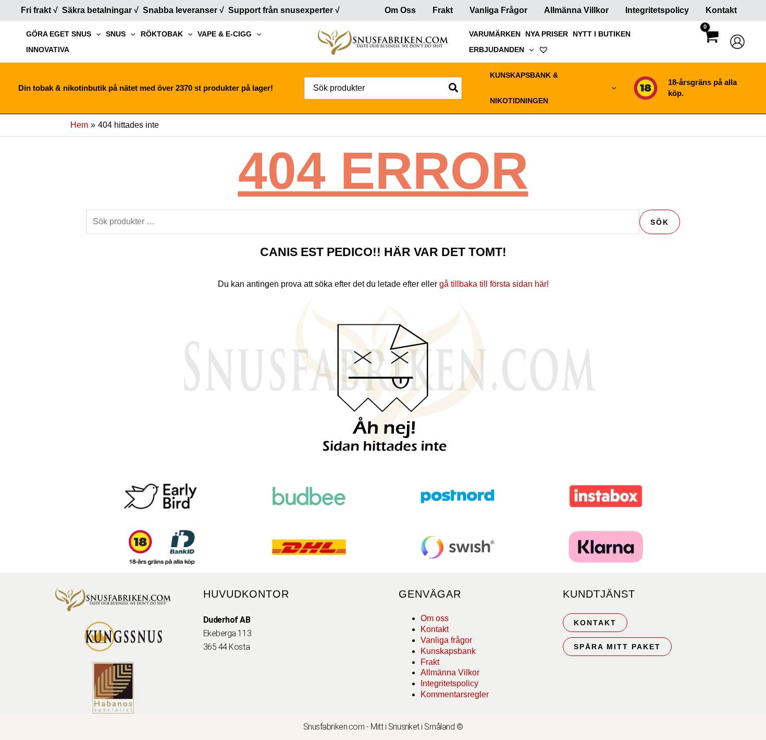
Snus (116, 34)
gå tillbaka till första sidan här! (494, 284)
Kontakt (721, 10)
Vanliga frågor (498, 10)
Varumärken (495, 34)
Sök (659, 222)
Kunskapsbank (448, 651)
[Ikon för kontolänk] (737, 42)
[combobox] (383, 88)
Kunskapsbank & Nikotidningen (524, 88)
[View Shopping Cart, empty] (710, 46)
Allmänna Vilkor (450, 672)
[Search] (454, 88)
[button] (96, 34)
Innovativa (47, 49)
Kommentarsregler (455, 694)
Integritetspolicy (657, 10)
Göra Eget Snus (58, 34)
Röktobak (162, 34)
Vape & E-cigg (224, 34)
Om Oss (400, 10)
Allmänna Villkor (576, 10)
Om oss (435, 618)
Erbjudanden (496, 49)
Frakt (443, 10)
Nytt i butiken (602, 34)
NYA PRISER (546, 34)
